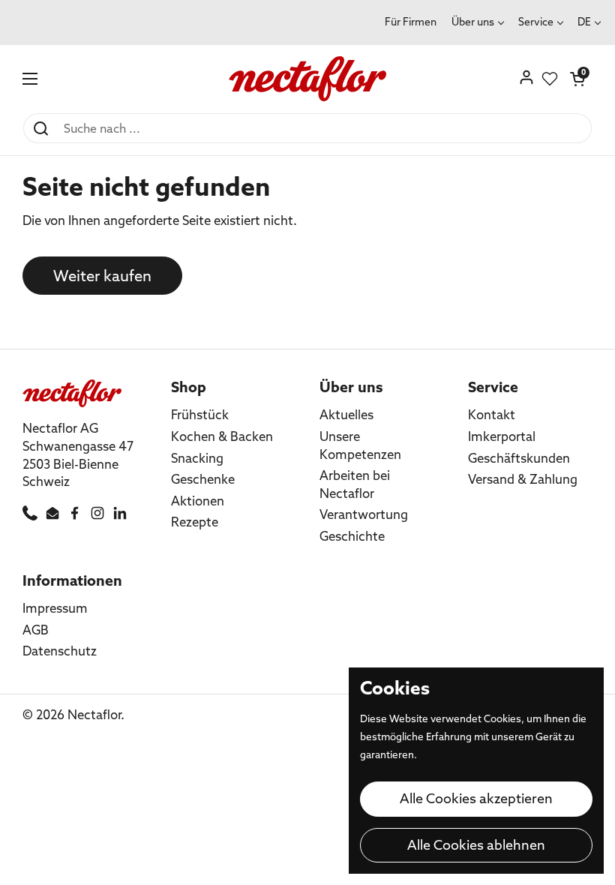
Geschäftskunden (519, 458)
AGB (35, 630)
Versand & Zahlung (523, 479)
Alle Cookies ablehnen (476, 845)
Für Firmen (410, 21)
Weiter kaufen (102, 275)
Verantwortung (364, 514)
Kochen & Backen (222, 436)
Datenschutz (59, 650)
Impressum (55, 608)
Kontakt (491, 414)
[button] (577, 79)
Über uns (473, 21)
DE (584, 21)
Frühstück (200, 414)
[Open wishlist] (550, 78)
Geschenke (203, 479)
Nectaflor (94, 714)
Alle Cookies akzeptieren (476, 798)
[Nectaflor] (308, 78)
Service (536, 21)
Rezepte (194, 522)
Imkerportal (502, 436)
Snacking (197, 458)
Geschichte (352, 536)
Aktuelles (347, 414)
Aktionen (197, 500)
